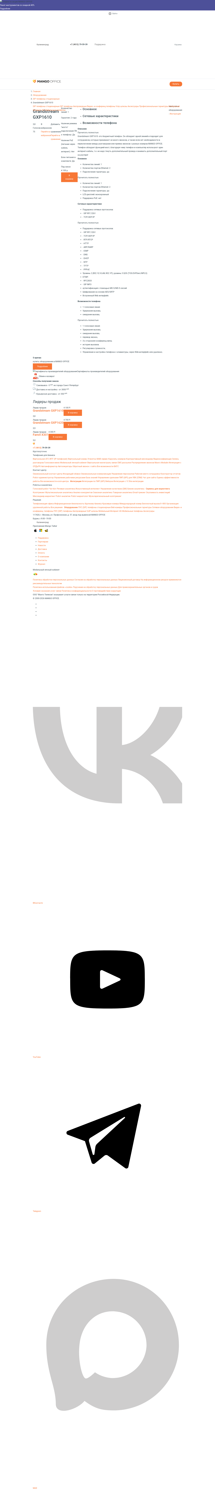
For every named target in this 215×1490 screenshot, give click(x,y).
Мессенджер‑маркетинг (44, 496)
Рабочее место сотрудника (148, 474)
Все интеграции (136, 481)
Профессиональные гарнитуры (154, 106)
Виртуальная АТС (41, 459)
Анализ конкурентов (83, 492)
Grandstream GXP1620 (48, 422)
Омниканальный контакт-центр (48, 474)
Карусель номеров (117, 459)
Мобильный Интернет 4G (110, 511)
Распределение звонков (143, 462)
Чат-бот (53, 489)
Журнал (41, 564)
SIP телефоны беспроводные (73, 106)
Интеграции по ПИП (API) (93, 481)
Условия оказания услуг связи (47, 591)
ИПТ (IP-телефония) (59, 459)
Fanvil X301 (41, 434)
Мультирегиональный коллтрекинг (105, 496)
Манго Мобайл (162, 462)
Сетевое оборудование (163, 507)
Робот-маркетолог (80, 496)
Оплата (41, 553)
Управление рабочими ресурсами (70, 477)
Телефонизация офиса (43, 503)
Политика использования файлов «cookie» (53, 587)
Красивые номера (110, 503)
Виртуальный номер (77, 459)
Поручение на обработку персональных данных (95, 587)
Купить (176, 84)
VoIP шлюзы (93, 511)
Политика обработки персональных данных (53, 580)
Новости (42, 545)
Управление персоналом (123, 474)
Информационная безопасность (69, 503)
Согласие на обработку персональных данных (96, 580)
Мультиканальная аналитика (59, 492)
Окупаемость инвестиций (158, 492)
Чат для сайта (150, 477)
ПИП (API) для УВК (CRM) (131, 477)
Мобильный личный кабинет (73, 462)
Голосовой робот (41, 489)
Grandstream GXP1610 (48, 410)
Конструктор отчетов (170, 474)
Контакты (42, 560)
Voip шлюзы (122, 106)
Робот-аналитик (63, 496)
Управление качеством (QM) (113, 489)
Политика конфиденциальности (77, 591)
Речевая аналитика (66, 489)
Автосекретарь (65, 466)
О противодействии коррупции (106, 591)
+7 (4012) (78, 44)
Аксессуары (133, 106)
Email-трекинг (139, 492)
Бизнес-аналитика (136, 489)
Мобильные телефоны (55, 110)
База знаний (92, 477)
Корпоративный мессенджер (139, 459)
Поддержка (100, 44)
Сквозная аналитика (103, 492)
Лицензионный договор (129, 580)
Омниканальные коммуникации (96, 474)
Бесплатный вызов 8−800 (154, 503)
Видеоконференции (162, 459)
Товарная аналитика (123, 492)
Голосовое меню (52, 462)
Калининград (43, 44)
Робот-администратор (43, 477)
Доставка (42, 549)
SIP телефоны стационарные (46, 106)
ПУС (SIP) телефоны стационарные (94, 507)
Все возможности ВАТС (108, 466)
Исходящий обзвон (72, 474)
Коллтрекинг (39, 492)
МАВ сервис (102, 459)
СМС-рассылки (124, 462)
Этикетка (92, 459)
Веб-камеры (117, 507)
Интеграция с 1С (121, 481)
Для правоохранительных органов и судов (138, 587)
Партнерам (43, 541)
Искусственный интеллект (88, 489)
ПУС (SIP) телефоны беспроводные (70, 511)
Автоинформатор (49, 466)
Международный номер (130, 503)
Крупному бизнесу (93, 503)
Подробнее (5, 8)
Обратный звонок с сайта (85, 466)
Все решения (57, 507)
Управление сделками (108, 477)
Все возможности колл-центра (54, 481)
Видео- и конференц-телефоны (101, 106)
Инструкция (175, 114)
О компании (43, 556)
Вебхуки (109, 481)
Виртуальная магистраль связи (102, 462)
